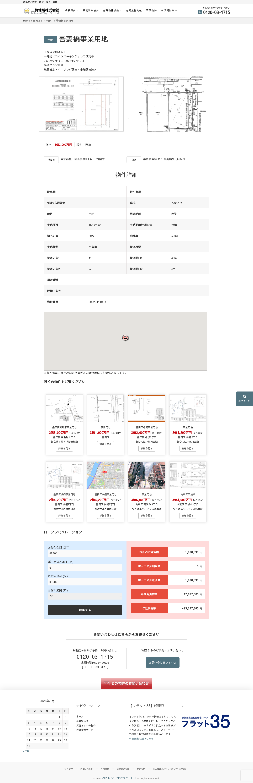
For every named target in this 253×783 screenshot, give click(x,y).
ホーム (80, 716)
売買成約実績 (134, 10)
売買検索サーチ (84, 721)
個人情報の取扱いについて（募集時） (170, 769)
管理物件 (151, 10)
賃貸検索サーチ (84, 729)
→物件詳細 (64, 449)
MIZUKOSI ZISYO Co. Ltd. (119, 778)
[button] (125, 337)
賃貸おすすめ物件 (86, 725)
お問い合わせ (86, 769)
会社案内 (70, 10)
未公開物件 (167, 10)
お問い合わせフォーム (163, 662)
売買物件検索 (111, 10)
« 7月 (26, 751)
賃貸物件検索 (91, 10)
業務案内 (141, 769)
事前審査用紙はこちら (141, 738)
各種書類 (105, 769)
